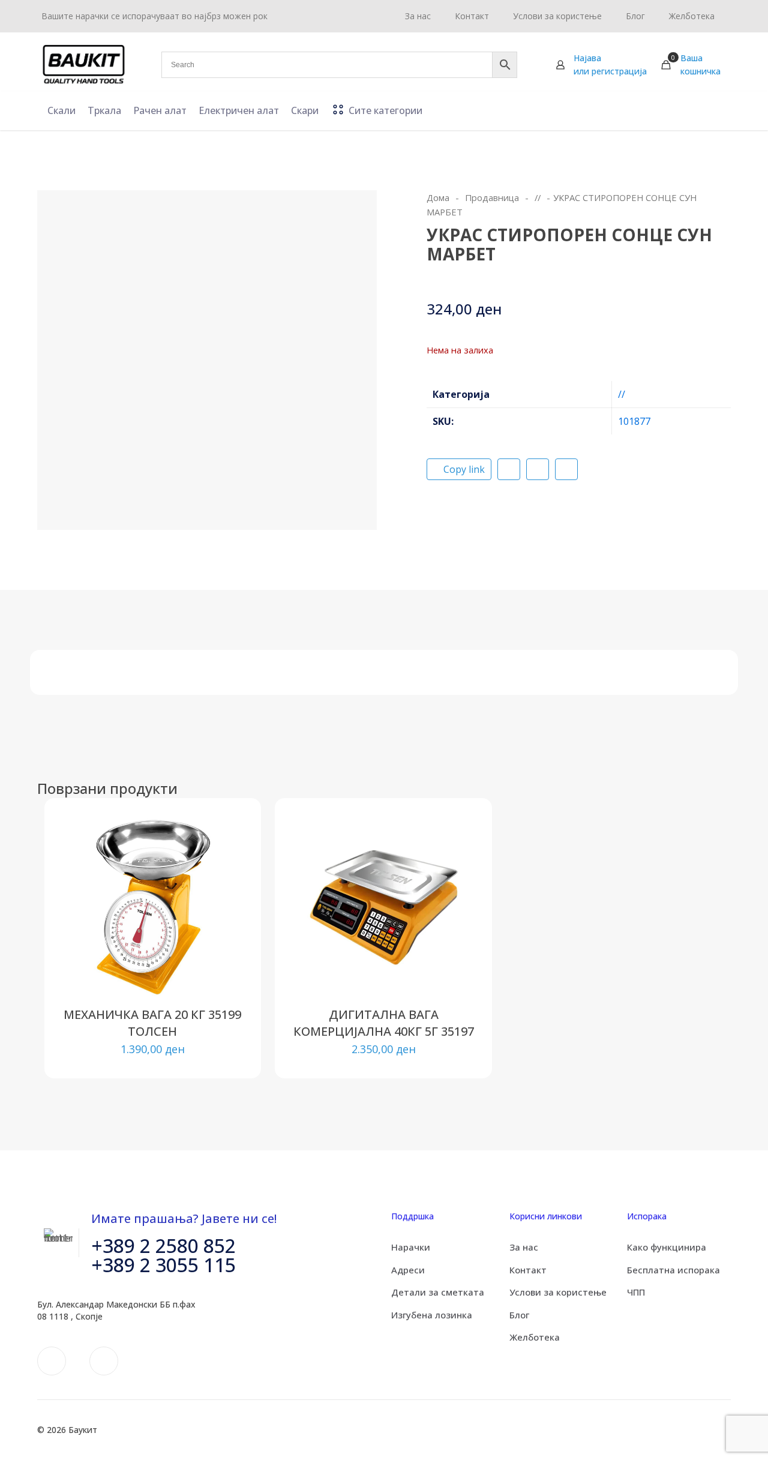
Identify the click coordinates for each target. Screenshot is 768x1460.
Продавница (492, 197)
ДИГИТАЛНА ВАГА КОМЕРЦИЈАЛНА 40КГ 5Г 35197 (383, 1022)
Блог (519, 1315)
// (538, 197)
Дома (438, 197)
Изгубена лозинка (431, 1315)
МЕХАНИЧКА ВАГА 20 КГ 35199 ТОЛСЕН (152, 1022)
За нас (523, 1247)
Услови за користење (558, 1292)
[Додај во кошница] (226, 833)
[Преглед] (226, 910)
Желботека (534, 1337)
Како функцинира (666, 1247)
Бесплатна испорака (673, 1270)
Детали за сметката (437, 1292)
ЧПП (636, 1292)
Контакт (528, 1270)
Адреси (408, 1270)
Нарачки (410, 1247)
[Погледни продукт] (226, 859)
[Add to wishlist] (226, 884)
